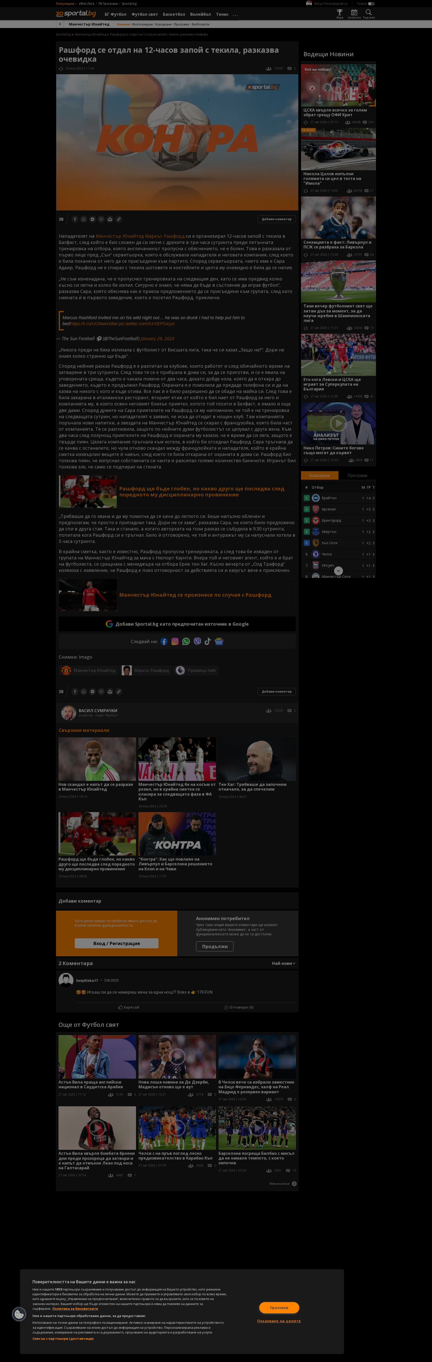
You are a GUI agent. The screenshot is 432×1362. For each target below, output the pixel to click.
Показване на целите (279, 1321)
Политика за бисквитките (75, 1308)
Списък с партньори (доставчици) (63, 1338)
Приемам (279, 1307)
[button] (19, 1314)
